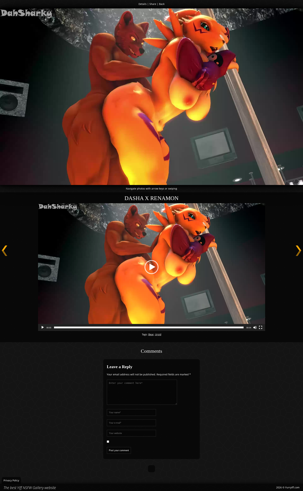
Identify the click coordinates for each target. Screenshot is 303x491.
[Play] (42, 327)
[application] (151, 267)
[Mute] (255, 327)
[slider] (149, 327)
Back (161, 4)
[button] (151, 267)
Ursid (158, 334)
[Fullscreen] (260, 327)
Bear (151, 334)
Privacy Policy (11, 480)
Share (152, 4)
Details (143, 4)
